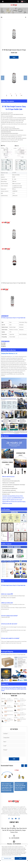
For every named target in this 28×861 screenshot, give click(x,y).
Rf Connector (18, 12)
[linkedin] (12, 818)
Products (13, 12)
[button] (22, 765)
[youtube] (15, 818)
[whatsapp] (19, 818)
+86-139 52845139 (15, 838)
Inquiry (14, 57)
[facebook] (9, 818)
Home (9, 12)
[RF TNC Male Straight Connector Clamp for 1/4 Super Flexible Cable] (14, 78)
